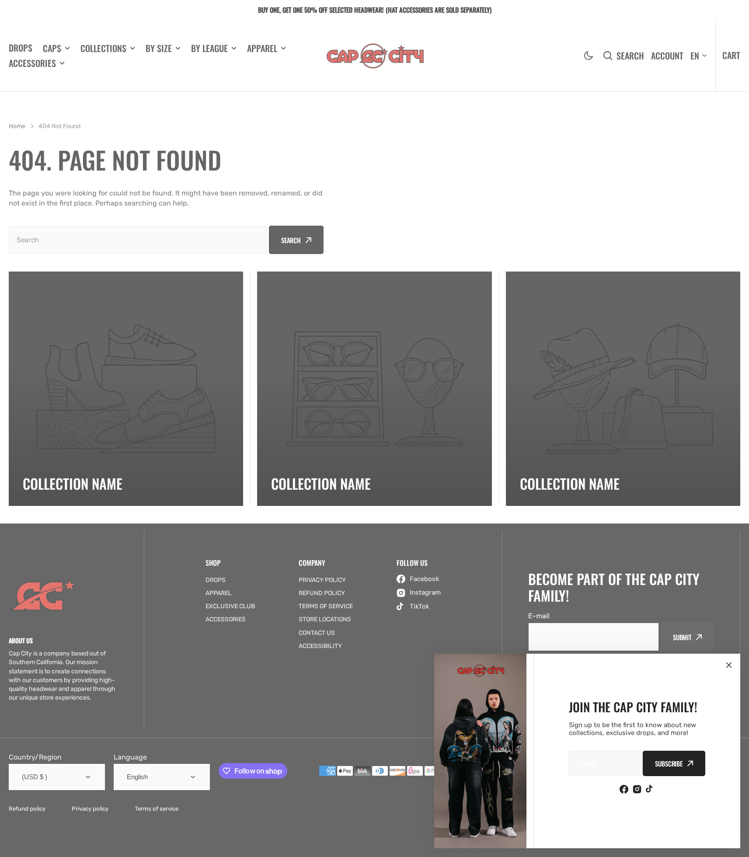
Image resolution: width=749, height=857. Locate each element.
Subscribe (669, 763)
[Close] (729, 665)
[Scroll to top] (738, 846)
